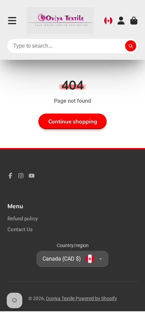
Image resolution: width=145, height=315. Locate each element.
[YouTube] (32, 176)
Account (121, 21)
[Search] (131, 46)
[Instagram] (21, 176)
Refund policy (22, 219)
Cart (134, 21)
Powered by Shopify (96, 298)
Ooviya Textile (61, 298)
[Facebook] (10, 176)
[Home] (60, 20)
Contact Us (20, 229)
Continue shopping (72, 121)
